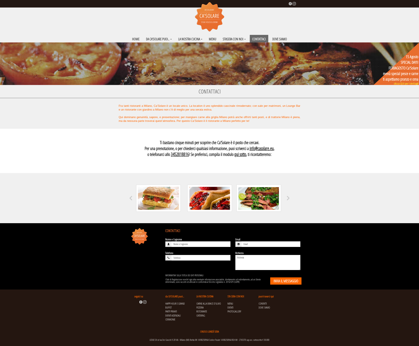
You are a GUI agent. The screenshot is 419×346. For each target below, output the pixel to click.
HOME (135, 39)
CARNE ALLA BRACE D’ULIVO (208, 303)
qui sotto (240, 154)
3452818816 (180, 154)
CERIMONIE (170, 319)
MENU (212, 39)
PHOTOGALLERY (234, 311)
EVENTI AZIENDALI (173, 315)
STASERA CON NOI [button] (233, 39)
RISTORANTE (201, 311)
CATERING (200, 315)
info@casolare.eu (262, 148)
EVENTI (230, 307)
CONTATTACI (259, 39)
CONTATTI (263, 303)
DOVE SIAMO (279, 39)
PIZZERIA (200, 307)
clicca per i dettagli (406, 83)
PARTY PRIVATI (171, 311)
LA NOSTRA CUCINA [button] (189, 39)
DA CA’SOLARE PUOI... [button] (158, 39)
